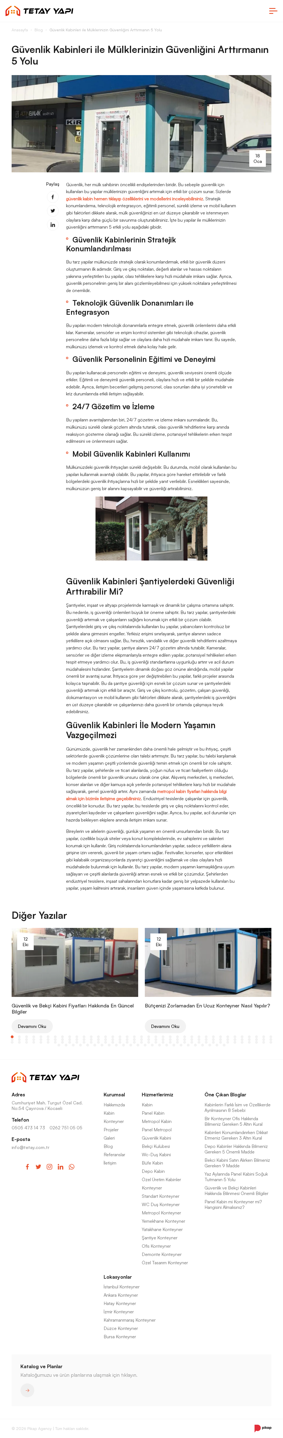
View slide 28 (206, 1036)
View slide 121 (123, 1045)
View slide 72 (256, 1039)
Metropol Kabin (157, 1121)
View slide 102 (206, 1042)
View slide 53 (120, 1039)
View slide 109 (256, 1042)
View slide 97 (170, 1042)
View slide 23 (170, 1036)
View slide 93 (141, 1042)
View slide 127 (166, 1045)
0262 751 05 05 (65, 1127)
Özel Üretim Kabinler (161, 1179)
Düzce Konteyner (121, 1328)
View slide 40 (26, 1039)
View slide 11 (84, 1036)
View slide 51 (105, 1039)
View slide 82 (62, 1042)
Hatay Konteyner (120, 1303)
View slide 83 (69, 1042)
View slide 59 (163, 1039)
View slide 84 (76, 1042)
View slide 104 (220, 1042)
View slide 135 (224, 1045)
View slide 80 (48, 1042)
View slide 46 (69, 1039)
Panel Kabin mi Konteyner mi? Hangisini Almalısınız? (233, 1204)
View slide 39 (19, 1039)
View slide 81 (55, 1042)
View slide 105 (227, 1042)
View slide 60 (170, 1039)
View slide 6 (48, 1036)
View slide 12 (91, 1036)
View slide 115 (80, 1045)
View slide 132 (202, 1045)
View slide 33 (242, 1036)
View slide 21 (155, 1036)
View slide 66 (213, 1039)
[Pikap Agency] (263, 1428)
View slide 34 (249, 1036)
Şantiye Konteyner (159, 1237)
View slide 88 (105, 1042)
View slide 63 (191, 1039)
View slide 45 (62, 1039)
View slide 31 (227, 1036)
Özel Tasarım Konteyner (165, 1262)
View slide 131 (195, 1045)
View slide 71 (249, 1039)
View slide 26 (191, 1036)
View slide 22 (163, 1036)
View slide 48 (84, 1039)
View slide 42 (41, 1039)
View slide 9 (69, 1036)
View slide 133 (209, 1045)
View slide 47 (76, 1039)
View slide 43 (48, 1039)
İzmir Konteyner (119, 1311)
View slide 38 (12, 1039)
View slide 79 (41, 1042)
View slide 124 (145, 1045)
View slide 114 (73, 1045)
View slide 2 (19, 1036)
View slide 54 (127, 1039)
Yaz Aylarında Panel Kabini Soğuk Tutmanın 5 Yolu (236, 1176)
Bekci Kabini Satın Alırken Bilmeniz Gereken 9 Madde (237, 1162)
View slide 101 (199, 1042)
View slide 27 (199, 1036)
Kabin (109, 1113)
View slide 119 (109, 1045)
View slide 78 (33, 1042)
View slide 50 (98, 1039)
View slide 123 (138, 1045)
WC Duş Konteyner (161, 1204)
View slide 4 (33, 1036)
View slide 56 (141, 1039)
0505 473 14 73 (28, 1127)
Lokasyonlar (118, 1277)
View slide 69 (235, 1039)
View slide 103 (213, 1042)
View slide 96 (163, 1042)
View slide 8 (62, 1036)
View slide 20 (148, 1036)
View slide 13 (98, 1036)
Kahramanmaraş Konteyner (130, 1320)
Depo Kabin (153, 1171)
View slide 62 (184, 1039)
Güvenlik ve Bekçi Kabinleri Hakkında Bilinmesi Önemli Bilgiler (236, 1190)
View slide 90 (120, 1042)
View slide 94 (148, 1042)
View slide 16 (120, 1036)
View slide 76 (19, 1042)
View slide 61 (177, 1039)
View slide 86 (91, 1042)
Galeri (109, 1138)
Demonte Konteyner (162, 1254)
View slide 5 (41, 1036)
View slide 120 (116, 1045)
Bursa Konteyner (120, 1336)
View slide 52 (112, 1039)
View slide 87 (98, 1042)
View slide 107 (242, 1042)
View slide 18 (134, 1036)
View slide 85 (84, 1042)
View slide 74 (270, 1039)
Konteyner (114, 1121)
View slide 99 (184, 1042)
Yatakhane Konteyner (162, 1229)
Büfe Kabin (152, 1163)
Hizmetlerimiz (157, 1094)
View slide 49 (91, 1039)
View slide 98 (177, 1042)
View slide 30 (220, 1036)
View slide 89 (112, 1042)
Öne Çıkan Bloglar (225, 1094)
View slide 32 (235, 1036)
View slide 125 (152, 1045)
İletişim (110, 1163)
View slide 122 (130, 1045)
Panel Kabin (153, 1113)
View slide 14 (105, 1036)
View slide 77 (26, 1042)
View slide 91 (127, 1042)
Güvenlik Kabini (156, 1138)
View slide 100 (191, 1042)
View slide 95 (155, 1042)
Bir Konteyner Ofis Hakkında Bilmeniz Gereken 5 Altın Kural (234, 1121)
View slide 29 (213, 1036)
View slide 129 (181, 1045)
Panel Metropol (157, 1129)
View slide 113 (66, 1045)
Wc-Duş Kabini (156, 1154)
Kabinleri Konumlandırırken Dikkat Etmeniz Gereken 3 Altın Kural (236, 1135)
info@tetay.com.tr (30, 1147)
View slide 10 (76, 1036)
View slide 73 (263, 1039)
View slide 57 (148, 1039)
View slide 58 (155, 1039)
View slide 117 (94, 1045)
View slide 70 (242, 1039)
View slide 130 (188, 1045)
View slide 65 (206, 1039)
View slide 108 (249, 1042)
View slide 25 (184, 1036)
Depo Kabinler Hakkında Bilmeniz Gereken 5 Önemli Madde (236, 1149)
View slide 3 (26, 1036)
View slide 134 (217, 1045)
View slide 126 (159, 1045)
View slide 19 (141, 1036)
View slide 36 (263, 1036)
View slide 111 (270, 1042)
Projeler (111, 1129)
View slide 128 (173, 1045)
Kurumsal (114, 1094)
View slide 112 (58, 1045)
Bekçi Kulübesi (156, 1146)
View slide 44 (55, 1039)
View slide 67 (220, 1039)
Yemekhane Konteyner (163, 1221)
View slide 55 (134, 1039)
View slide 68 (227, 1039)
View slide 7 (55, 1036)
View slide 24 (177, 1036)
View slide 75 (12, 1042)
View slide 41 (33, 1039)
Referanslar (114, 1154)
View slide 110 (263, 1042)
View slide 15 (112, 1036)
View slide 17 (127, 1036)
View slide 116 (87, 1045)
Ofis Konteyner (156, 1246)
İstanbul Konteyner (122, 1286)
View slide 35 (256, 1036)
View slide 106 (235, 1042)
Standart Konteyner (160, 1196)
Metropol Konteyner (161, 1213)
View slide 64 (199, 1039)
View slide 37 (270, 1036)
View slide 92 (134, 1042)
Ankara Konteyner (121, 1295)
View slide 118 (102, 1045)
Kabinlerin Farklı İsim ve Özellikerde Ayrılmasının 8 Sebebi (238, 1107)
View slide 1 (12, 1036)
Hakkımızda (114, 1104)
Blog (108, 1146)
